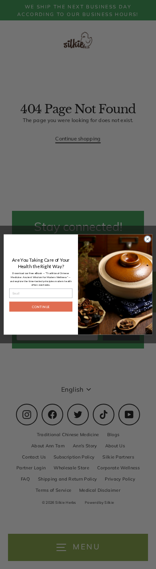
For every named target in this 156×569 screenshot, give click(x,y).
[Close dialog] (147, 239)
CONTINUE (41, 307)
